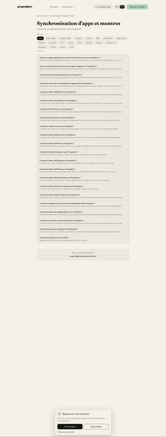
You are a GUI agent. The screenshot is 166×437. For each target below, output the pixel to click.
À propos (54, 7)
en (117, 7)
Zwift (71, 47)
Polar (62, 43)
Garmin (89, 38)
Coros (79, 43)
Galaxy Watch (121, 38)
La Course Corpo (104, 7)
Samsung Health (65, 38)
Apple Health (50, 38)
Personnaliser (96, 427)
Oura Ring (52, 43)
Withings (89, 43)
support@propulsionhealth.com (83, 256)
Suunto (70, 43)
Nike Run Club (111, 43)
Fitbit (97, 38)
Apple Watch (108, 38)
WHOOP (42, 43)
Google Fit (78, 38)
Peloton (62, 47)
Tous (40, 38)
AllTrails (53, 47)
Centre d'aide (42, 16)
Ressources (67, 7)
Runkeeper (42, 47)
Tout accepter (70, 427)
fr (122, 7)
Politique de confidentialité (66, 432)
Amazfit (99, 43)
